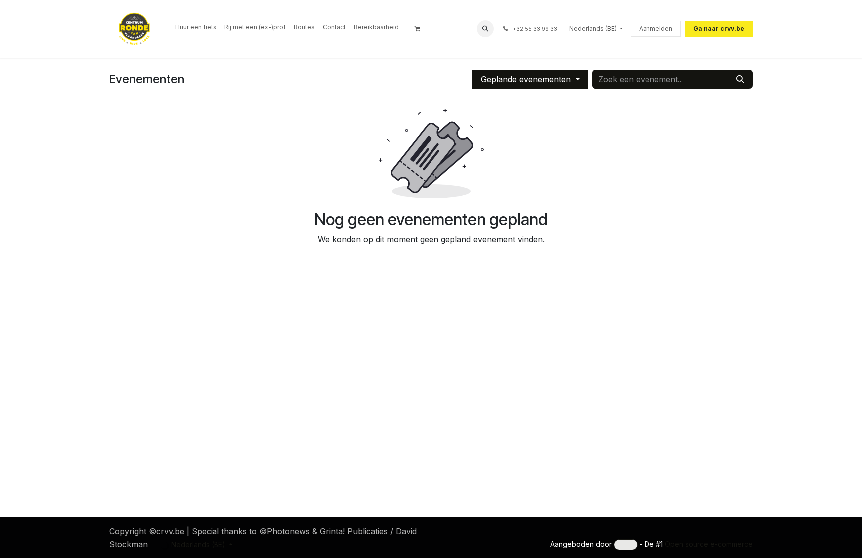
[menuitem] (195, 27)
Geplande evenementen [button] (527, 79)
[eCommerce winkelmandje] (421, 29)
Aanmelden (655, 28)
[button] (485, 28)
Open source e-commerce (709, 544)
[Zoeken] (740, 79)
